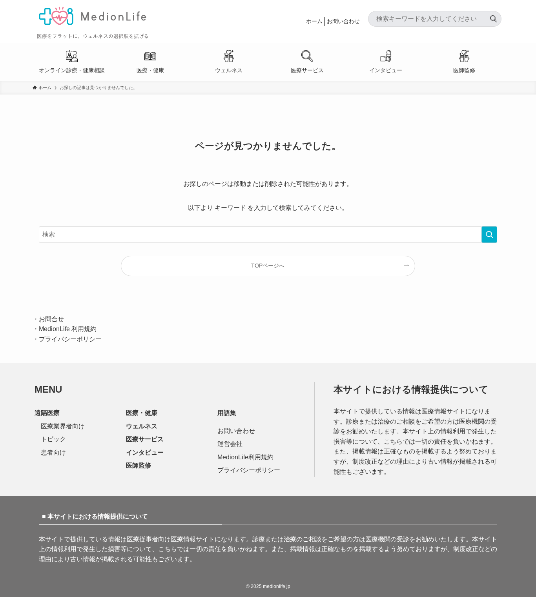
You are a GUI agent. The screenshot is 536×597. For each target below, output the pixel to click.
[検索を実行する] (489, 234)
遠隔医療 (47, 413)
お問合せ (51, 319)
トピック (53, 439)
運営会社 (229, 443)
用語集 (226, 413)
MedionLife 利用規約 (68, 329)
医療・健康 (150, 70)
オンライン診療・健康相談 (72, 70)
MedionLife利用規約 (245, 457)
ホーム (314, 21)
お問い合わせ (343, 21)
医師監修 (464, 70)
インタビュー (385, 70)
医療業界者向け (63, 426)
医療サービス (307, 70)
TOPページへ (267, 265)
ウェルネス (228, 70)
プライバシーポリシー (70, 339)
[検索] (493, 15)
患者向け (53, 452)
